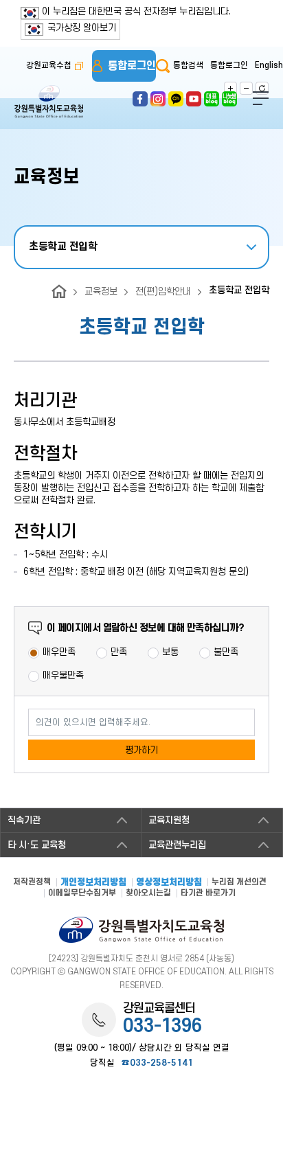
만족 (119, 652)
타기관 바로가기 (208, 893)
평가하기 (141, 750)
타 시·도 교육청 (37, 845)
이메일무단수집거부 (82, 893)
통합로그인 (132, 66)
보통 (170, 652)
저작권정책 (32, 882)
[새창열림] (140, 94)
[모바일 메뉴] (261, 98)
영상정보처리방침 (169, 882)
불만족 (226, 652)
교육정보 (100, 291)
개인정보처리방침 (93, 882)
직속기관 (24, 820)
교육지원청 (169, 820)
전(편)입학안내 (163, 291)
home (59, 291)
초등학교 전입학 (63, 247)
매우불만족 (63, 675)
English (269, 65)
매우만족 (59, 652)
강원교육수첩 (48, 65)
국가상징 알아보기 (81, 28)
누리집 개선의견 (239, 882)
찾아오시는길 (148, 893)
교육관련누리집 (177, 845)
